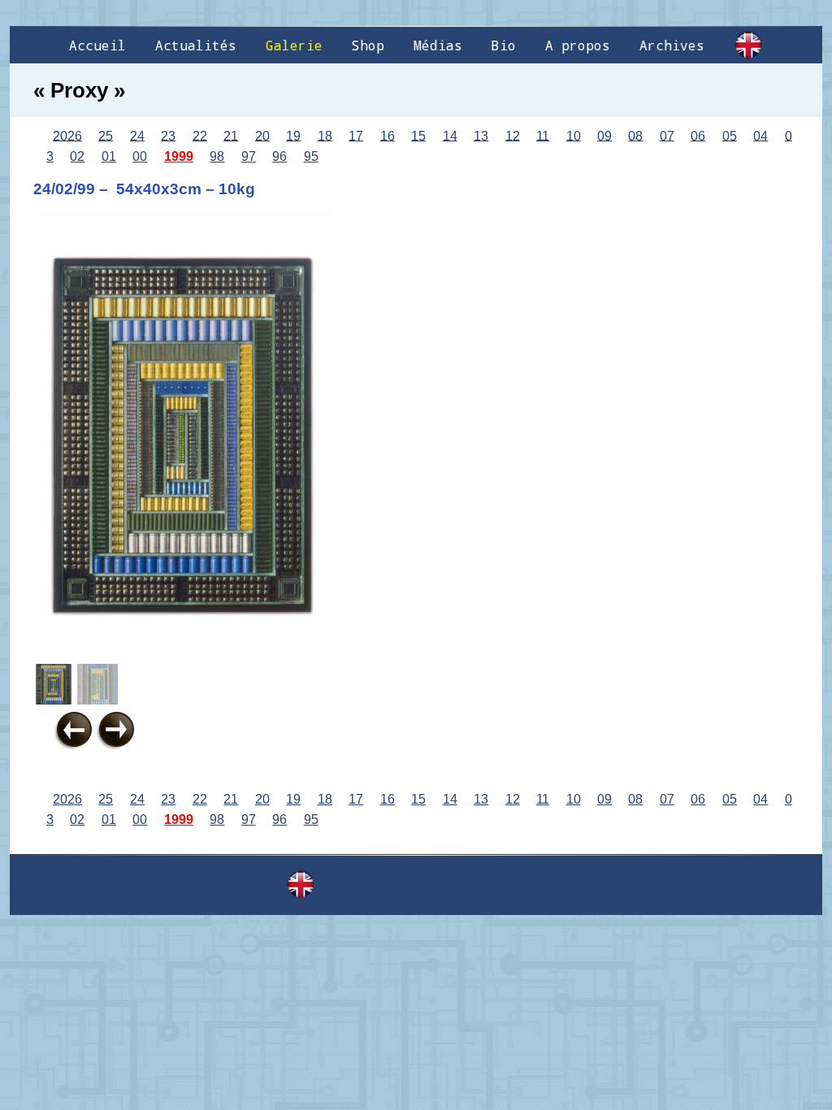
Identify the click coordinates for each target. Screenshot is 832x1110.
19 (293, 135)
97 (248, 156)
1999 (178, 156)
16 (387, 135)
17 (356, 135)
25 (105, 135)
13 (481, 135)
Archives (671, 45)
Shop (368, 45)
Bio (504, 45)
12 (512, 135)
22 (200, 135)
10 (573, 135)
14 (450, 135)
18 (325, 135)
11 (542, 135)
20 (262, 135)
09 (604, 135)
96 (279, 156)
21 (230, 135)
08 (635, 135)
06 (698, 135)
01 (109, 156)
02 (77, 156)
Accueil (97, 45)
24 (137, 135)
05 (729, 135)
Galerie (294, 45)
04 (760, 135)
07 (667, 135)
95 (311, 156)
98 (217, 156)
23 (168, 135)
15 (418, 135)
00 (139, 156)
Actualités (195, 45)
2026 (67, 135)
